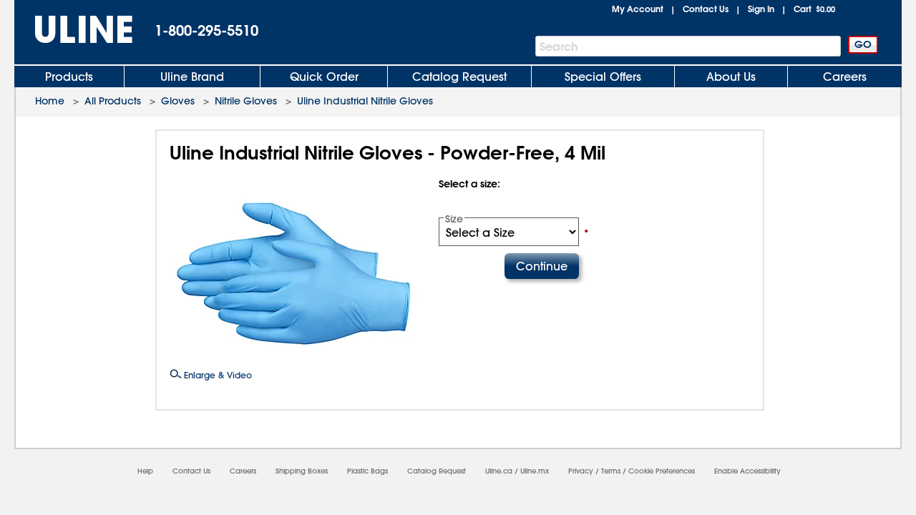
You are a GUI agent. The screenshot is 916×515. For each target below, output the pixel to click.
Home (49, 100)
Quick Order (324, 76)
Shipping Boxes (302, 471)
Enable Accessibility (747, 471)
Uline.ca (498, 471)
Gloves (178, 100)
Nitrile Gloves (246, 100)
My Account (637, 8)
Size (454, 218)
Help (145, 471)
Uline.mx (534, 471)
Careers (845, 76)
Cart (814, 8)
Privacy (580, 471)
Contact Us (706, 8)
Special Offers (603, 76)
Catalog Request (459, 76)
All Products (112, 100)
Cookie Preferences (661, 471)
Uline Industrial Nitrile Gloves (365, 100)
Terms (610, 471)
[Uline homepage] (73, 29)
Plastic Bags (367, 471)
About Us (731, 76)
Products (69, 76)
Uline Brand (192, 76)
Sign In (761, 8)
